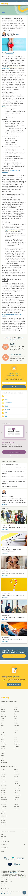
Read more (4, 504)
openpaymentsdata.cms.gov (20, 876)
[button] (1, 432)
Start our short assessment (14, 452)
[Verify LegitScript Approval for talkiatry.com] (10, 864)
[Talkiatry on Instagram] (10, 893)
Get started (14, 655)
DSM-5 (4, 106)
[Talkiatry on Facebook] (1, 893)
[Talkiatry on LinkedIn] (4, 893)
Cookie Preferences (5, 888)
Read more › (4, 529)
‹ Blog (3, 12)
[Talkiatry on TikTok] (7, 893)
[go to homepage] (4, 4)
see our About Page (13, 872)
